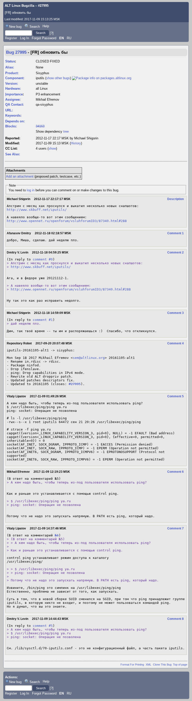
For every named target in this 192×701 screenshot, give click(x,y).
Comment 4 (175, 343)
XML (148, 664)
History (76, 143)
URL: (9, 110)
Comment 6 (175, 471)
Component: (14, 78)
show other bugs (58, 78)
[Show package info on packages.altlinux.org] (101, 78)
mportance (14, 94)
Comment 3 (175, 313)
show (52, 148)
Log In (24, 38)
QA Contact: (14, 104)
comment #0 (43, 259)
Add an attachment (20, 176)
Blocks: (11, 126)
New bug (15, 26)
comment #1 (43, 320)
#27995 (75, 384)
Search (35, 26)
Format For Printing (132, 664)
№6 (57, 535)
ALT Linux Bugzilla (19, 5)
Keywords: (13, 115)
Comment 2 (175, 252)
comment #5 (43, 626)
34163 (40, 126)
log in (30, 190)
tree (66, 131)
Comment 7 (175, 528)
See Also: (12, 154)
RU (69, 38)
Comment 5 (175, 396)
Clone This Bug (162, 664)
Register (11, 38)
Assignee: (12, 99)
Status (10, 61)
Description (175, 199)
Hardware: (13, 88)
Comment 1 (175, 233)
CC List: (11, 148)
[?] (52, 33)
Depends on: (15, 121)
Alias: (9, 67)
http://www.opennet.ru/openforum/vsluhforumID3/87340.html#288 (67, 221)
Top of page (180, 664)
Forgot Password (44, 38)
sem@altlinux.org (89, 358)
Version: (11, 83)
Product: (11, 73)
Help (45, 26)
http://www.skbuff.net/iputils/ (37, 210)
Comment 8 (175, 619)
